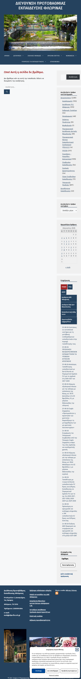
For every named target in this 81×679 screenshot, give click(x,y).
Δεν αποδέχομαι (52, 671)
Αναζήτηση (73, 77)
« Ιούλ (67, 267)
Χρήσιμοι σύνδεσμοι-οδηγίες (40, 590)
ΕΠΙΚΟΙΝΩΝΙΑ (54, 62)
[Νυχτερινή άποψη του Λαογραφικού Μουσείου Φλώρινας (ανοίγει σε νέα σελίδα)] (15, 646)
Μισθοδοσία (67, 126)
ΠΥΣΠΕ (64, 151)
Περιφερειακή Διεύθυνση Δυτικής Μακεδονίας (69, 131)
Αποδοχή (38, 671)
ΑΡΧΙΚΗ (6, 56)
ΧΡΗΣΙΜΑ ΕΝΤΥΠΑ (54, 56)
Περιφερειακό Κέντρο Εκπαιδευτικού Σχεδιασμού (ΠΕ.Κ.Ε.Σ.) (67, 142)
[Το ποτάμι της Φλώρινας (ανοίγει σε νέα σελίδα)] (40, 642)
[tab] (64, 287)
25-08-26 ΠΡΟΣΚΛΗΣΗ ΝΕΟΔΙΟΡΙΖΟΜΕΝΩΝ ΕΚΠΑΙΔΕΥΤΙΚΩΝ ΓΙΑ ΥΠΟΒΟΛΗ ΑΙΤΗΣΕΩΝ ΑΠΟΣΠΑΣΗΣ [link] (69, 354)
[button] (77, 650)
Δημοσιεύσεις (66, 98)
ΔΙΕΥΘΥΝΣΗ (17, 56)
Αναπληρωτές (67, 101)
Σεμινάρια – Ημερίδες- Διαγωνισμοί (67, 156)
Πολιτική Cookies (54, 675)
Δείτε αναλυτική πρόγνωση (67, 575)
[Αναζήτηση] (7, 91)
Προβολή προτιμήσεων (69, 671)
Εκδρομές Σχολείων (69, 110)
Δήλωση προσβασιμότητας (40, 620)
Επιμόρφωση (67, 116)
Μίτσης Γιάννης (71, 590)
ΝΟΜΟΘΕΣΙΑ (70, 56)
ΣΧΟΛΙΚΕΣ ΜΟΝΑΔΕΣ (34, 56)
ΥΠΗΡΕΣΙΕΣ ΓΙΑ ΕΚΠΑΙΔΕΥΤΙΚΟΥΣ (33, 62)
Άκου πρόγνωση (68, 565)
